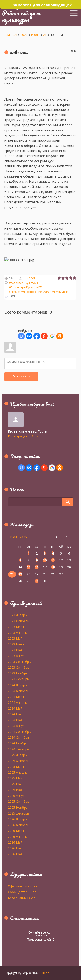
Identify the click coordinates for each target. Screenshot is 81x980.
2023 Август (17, 656)
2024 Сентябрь (19, 731)
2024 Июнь (16, 714)
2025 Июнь (16, 784)
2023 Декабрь (18, 679)
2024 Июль (16, 720)
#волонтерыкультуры (23, 283)
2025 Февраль (18, 761)
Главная (10, 34)
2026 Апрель (17, 836)
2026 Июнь (16, 848)
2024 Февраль (18, 691)
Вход (34, 436)
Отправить (21, 376)
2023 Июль (16, 650)
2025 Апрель (17, 772)
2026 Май (15, 842)
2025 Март (16, 766)
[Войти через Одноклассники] (59, 336)
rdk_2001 (29, 278)
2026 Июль (16, 854)
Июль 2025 (18, 537)
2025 (24, 34)
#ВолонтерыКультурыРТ (25, 287)
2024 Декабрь (18, 749)
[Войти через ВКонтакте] (29, 336)
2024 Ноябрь (18, 743)
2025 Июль (16, 790)
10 (45, 560)
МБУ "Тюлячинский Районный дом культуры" (30, 13)
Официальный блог (23, 886)
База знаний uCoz (21, 898)
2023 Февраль (18, 621)
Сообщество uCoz (22, 892)
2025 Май (15, 778)
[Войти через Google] (52, 336)
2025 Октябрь (18, 801)
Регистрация (17, 436)
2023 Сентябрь (19, 662)
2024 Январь (17, 685)
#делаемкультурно (56, 292)
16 (36, 567)
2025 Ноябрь (18, 807)
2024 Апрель (17, 702)
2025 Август (17, 796)
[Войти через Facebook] (36, 336)
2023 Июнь (16, 644)
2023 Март (16, 627)
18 (53, 567)
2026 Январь (17, 819)
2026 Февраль (18, 825)
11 (53, 560)
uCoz (45, 973)
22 (20, 574)
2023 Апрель (17, 632)
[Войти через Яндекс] (44, 336)
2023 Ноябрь (18, 673)
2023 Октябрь (18, 667)
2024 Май (15, 708)
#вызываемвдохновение (25, 292)
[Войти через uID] (21, 336)
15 (28, 567)
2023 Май (15, 638)
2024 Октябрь (18, 737)
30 (36, 581)
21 (45, 34)
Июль (35, 34)
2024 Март (16, 697)
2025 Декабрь (18, 813)
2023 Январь (17, 615)
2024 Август (17, 726)
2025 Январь (17, 755)
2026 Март (16, 831)
